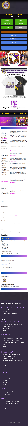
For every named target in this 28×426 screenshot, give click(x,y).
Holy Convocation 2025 (14, 14)
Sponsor (21, 23)
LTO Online (6, 334)
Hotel (20, 20)
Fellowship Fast (14, 38)
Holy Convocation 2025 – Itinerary (14, 113)
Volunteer (7, 23)
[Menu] (25, 3)
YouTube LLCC (6, 328)
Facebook (5, 380)
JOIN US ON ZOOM (8, 348)
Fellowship (21, 27)
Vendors (7, 27)
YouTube (5, 382)
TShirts (14, 42)
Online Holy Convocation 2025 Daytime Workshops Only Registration (14, 48)
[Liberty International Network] (6, 8)
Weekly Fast (14, 35)
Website (5, 330)
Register (7, 20)
